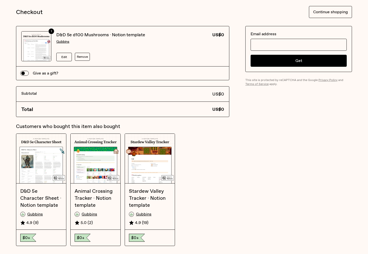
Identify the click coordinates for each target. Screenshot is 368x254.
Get (298, 60)
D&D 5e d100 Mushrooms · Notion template (100, 35)
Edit (64, 57)
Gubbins (62, 42)
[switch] (24, 73)
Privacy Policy (327, 80)
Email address (263, 34)
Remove (82, 56)
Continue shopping (330, 12)
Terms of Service (257, 84)
